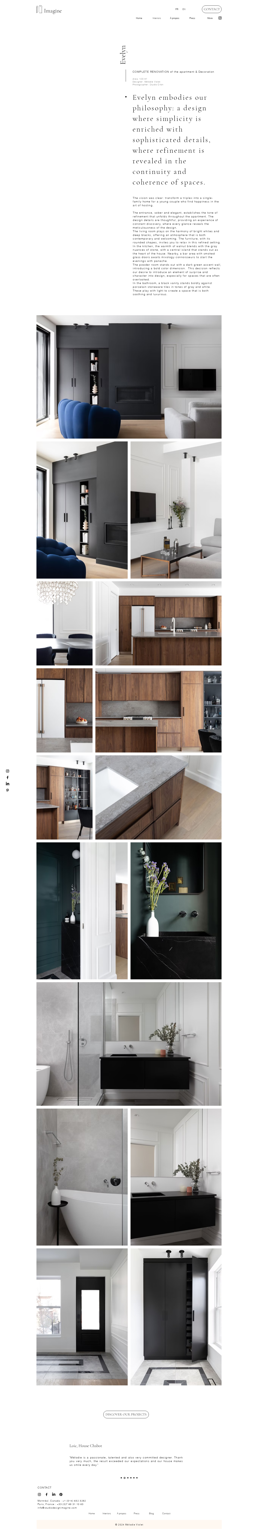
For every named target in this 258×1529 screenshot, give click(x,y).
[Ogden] (127, 1478)
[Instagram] (220, 18)
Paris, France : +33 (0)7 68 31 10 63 (61, 1504)
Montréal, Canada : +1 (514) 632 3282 (62, 1500)
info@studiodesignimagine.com (57, 1507)
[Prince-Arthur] (130, 1477)
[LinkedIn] (7, 784)
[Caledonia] (136, 1477)
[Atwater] (121, 1477)
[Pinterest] (7, 790)
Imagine (53, 10)
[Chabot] (124, 1477)
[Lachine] (133, 1477)
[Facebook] (7, 777)
